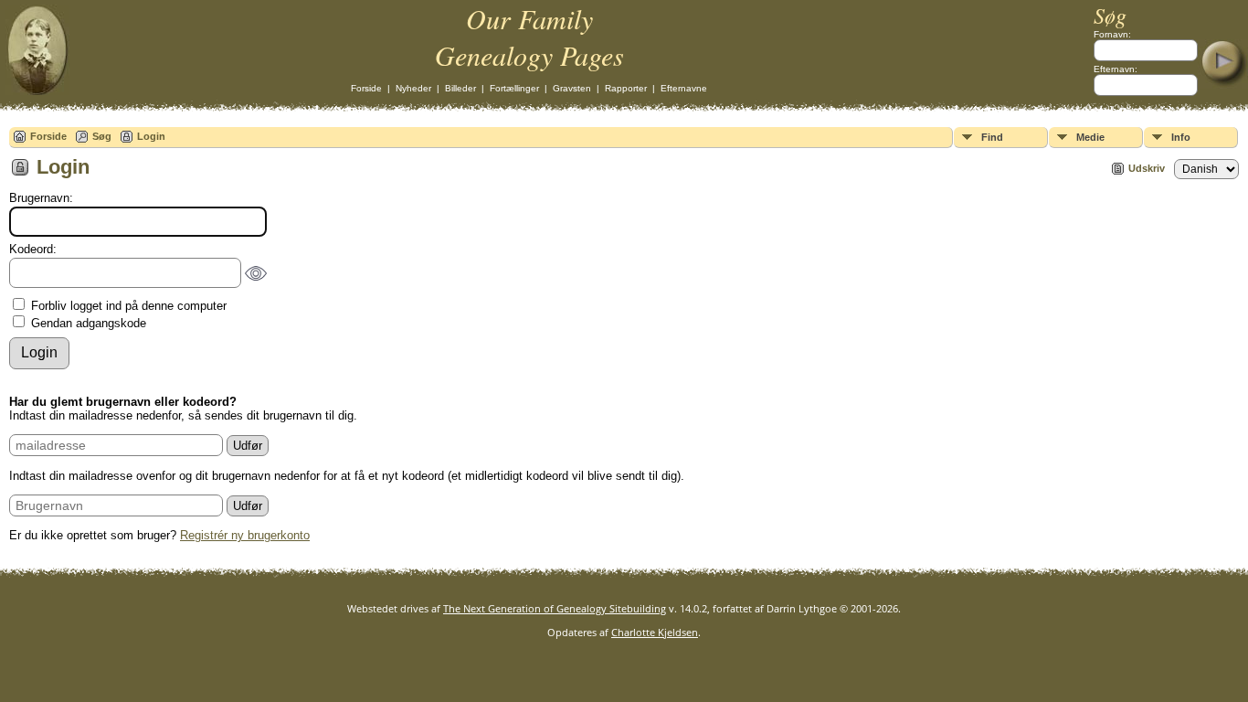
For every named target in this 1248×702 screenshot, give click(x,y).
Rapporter (626, 88)
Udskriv (1146, 168)
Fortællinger (514, 88)
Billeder (460, 88)
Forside (366, 88)
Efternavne (684, 88)
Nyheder (413, 88)
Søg (101, 136)
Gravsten (572, 88)
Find (992, 137)
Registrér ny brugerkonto (245, 535)
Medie (1090, 137)
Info (1180, 137)
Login (151, 136)
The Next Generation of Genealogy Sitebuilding (554, 608)
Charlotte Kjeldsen (654, 632)
